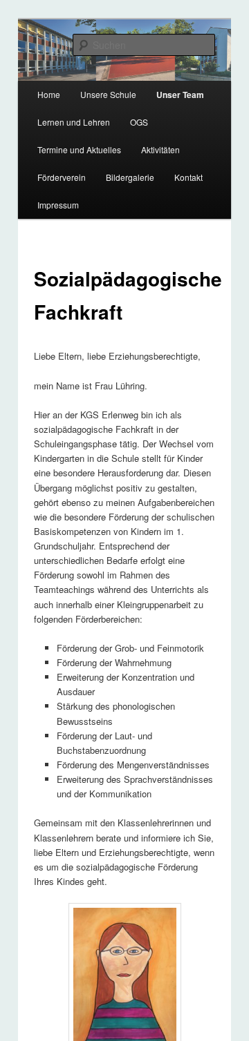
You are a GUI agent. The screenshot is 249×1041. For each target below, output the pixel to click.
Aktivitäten (160, 149)
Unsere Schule (108, 94)
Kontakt (188, 177)
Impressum (58, 205)
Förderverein (61, 177)
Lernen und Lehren (73, 122)
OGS (139, 122)
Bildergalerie (130, 177)
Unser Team (180, 94)
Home (48, 94)
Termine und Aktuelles (79, 149)
